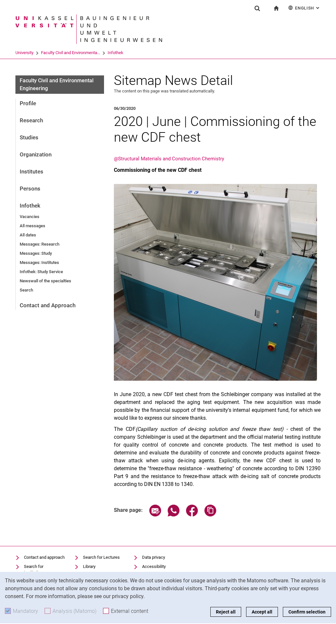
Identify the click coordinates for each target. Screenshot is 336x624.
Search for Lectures (101, 557)
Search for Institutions (34, 569)
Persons (30, 188)
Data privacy (153, 557)
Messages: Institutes (39, 262)
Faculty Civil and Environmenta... (70, 52)
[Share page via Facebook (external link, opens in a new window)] (192, 515)
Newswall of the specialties (45, 280)
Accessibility (154, 566)
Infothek (115, 52)
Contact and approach (44, 557)
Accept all (262, 611)
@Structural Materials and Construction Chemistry (169, 159)
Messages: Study (36, 253)
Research (31, 120)
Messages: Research (39, 244)
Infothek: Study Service (41, 271)
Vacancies (29, 216)
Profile (28, 103)
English (308, 8)
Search (26, 290)
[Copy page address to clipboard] (210, 515)
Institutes (31, 171)
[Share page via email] (155, 515)
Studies (29, 137)
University (24, 52)
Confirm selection (307, 611)
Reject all (226, 611)
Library (89, 566)
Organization (36, 154)
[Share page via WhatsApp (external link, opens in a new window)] (173, 515)
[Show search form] (257, 8)
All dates (28, 234)
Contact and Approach (47, 305)
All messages (32, 225)
